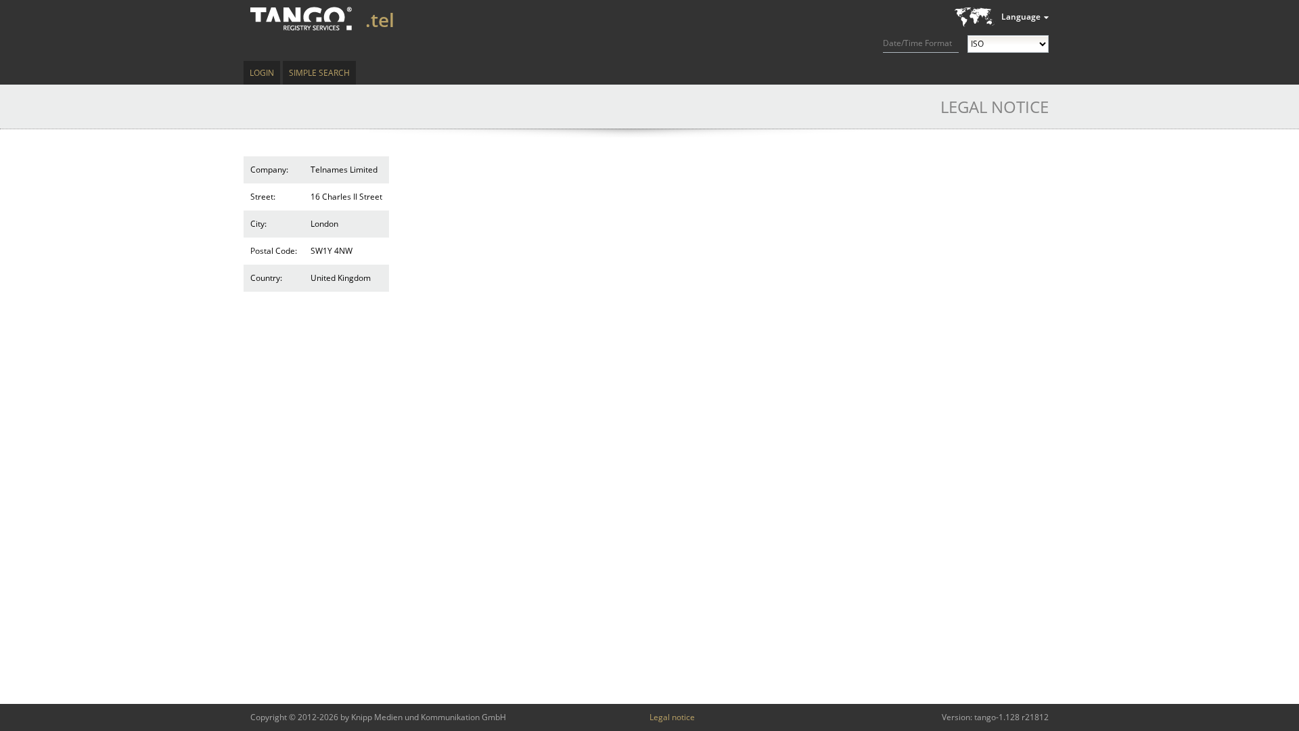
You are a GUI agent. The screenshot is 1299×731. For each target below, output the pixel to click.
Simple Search (319, 73)
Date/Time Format (917, 43)
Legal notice (672, 717)
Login (262, 73)
